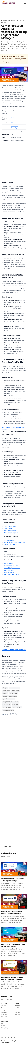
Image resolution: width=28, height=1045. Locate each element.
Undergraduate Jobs (8, 710)
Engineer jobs (15, 690)
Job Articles (17, 1012)
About (2, 1023)
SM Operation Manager (11, 544)
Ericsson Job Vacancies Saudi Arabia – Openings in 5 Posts (11, 912)
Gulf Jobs (4, 693)
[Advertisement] (14, 12)
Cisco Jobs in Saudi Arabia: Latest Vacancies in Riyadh (13, 945)
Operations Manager (8, 699)
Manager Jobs (13, 696)
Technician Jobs (17, 707)
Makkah (4, 696)
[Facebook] (5, 1037)
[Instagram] (8, 1037)
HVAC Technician (9, 572)
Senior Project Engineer (11, 533)
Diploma (17, 128)
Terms (2, 999)
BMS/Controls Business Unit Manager (14, 542)
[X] (14, 1037)
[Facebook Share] (10, 714)
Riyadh (17, 702)
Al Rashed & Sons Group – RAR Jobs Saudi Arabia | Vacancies (12, 978)
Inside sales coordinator (11, 566)
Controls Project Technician (12, 568)
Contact (3, 1025)
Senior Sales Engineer (10, 526)
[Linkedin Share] (13, 714)
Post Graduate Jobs (7, 702)
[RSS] (17, 1037)
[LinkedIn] (2, 1037)
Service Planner (8, 563)
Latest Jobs (17, 1005)
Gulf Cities (17, 1014)
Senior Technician (9, 570)
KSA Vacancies (20, 21)
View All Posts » (5, 856)
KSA (12, 123)
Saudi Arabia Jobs (5, 1008)
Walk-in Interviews (19, 1010)
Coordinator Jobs (14, 688)
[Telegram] (11, 1037)
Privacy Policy (8, 999)
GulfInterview (6, 997)
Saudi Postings (6, 707)
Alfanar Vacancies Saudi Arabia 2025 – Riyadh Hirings (12, 879)
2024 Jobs (5, 688)
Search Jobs (17, 1008)
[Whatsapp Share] (16, 714)
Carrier (13, 118)
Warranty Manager (9, 540)
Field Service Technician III (11, 574)
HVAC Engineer (13, 693)
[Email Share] (19, 714)
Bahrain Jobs (4, 1016)
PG (12, 126)
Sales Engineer (8, 528)
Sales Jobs (15, 704)
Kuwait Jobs (4, 1012)
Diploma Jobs (6, 690)
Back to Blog (7, 846)
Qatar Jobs (3, 1010)
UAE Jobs (3, 1005)
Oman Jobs (4, 1014)
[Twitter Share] (7, 714)
